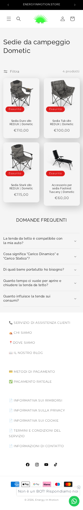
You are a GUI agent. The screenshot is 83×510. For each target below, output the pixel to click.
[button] (9, 19)
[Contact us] (74, 501)
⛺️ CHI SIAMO (20, 333)
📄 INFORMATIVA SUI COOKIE (33, 421)
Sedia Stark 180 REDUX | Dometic (21, 187)
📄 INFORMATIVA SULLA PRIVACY (37, 410)
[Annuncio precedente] (8, 5)
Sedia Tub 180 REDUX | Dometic (61, 122)
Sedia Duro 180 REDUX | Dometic (21, 122)
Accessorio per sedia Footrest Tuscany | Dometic (61, 189)
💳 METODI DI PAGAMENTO (32, 372)
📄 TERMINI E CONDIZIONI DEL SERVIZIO (35, 433)
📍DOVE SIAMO (22, 343)
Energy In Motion (46, 499)
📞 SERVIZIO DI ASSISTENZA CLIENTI (39, 323)
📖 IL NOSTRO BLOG (26, 353)
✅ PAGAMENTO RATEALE (30, 382)
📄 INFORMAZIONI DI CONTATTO (36, 446)
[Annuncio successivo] (75, 5)
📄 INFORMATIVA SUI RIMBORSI (35, 400)
